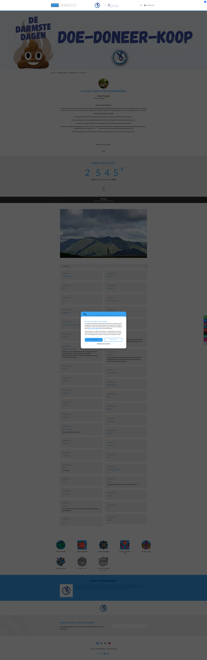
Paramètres (113, 339)
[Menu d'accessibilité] (205, 2)
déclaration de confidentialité (94, 328)
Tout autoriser (93, 339)
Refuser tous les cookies (103, 343)
